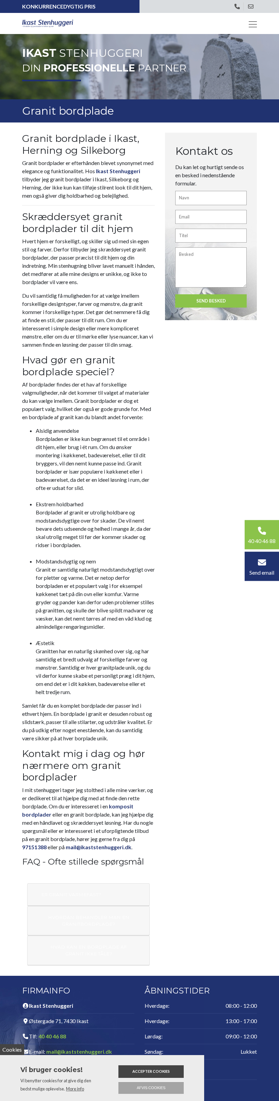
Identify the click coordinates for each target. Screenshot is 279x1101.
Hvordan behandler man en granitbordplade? (88, 921)
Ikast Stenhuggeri (118, 171)
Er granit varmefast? (71, 894)
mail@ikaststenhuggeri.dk (98, 847)
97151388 (34, 847)
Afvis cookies (151, 1088)
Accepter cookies (151, 1071)
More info (75, 1088)
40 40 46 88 (52, 1036)
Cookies (12, 1049)
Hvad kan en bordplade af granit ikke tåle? (88, 950)
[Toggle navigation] (251, 23)
